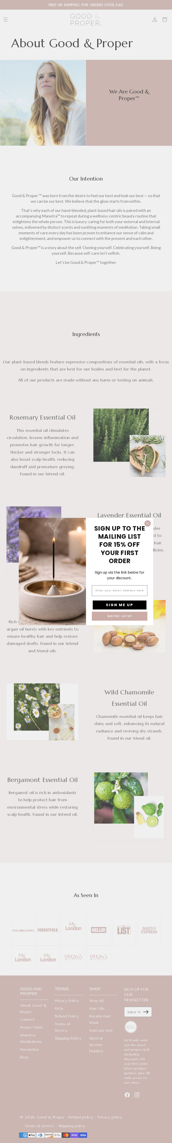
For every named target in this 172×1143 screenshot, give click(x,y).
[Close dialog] (147, 523)
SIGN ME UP (119, 604)
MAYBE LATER (120, 616)
